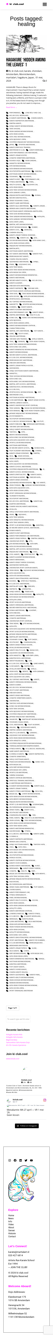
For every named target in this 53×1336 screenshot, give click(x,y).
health (24, 871)
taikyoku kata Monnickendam (21, 703)
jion (35, 238)
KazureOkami (14, 831)
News (11, 1218)
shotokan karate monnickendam (22, 174)
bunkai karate (15, 530)
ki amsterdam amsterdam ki (20, 783)
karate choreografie (17, 969)
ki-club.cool (14, 389)
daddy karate (26, 307)
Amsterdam (12, 74)
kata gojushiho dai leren (19, 677)
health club (35, 315)
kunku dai (13, 318)
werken (12, 238)
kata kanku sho (39, 240)
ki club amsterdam (16, 943)
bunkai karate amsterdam (19, 866)
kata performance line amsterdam (23, 153)
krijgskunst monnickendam (20, 246)
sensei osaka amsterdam (19, 887)
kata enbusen (14, 613)
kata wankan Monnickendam (20, 169)
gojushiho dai (32, 185)
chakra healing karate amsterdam (23, 506)
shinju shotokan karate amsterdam (23, 371)
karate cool (14, 230)
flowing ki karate (16, 754)
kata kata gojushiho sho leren (21, 440)
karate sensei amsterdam (19, 695)
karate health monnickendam (21, 977)
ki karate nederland (32, 916)
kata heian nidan (16, 187)
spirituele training (28, 581)
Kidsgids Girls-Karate (14, 1037)
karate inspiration (36, 754)
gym (30, 661)
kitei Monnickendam (17, 166)
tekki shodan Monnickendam (21, 376)
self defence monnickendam (20, 302)
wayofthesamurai (16, 661)
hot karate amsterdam (18, 254)
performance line (32, 179)
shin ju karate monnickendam (21, 429)
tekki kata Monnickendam (19, 214)
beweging (28, 230)
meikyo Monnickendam (18, 435)
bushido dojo (14, 160)
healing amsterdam (17, 336)
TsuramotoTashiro (17, 496)
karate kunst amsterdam (19, 533)
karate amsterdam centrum (20, 911)
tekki (11, 341)
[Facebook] (15, 1160)
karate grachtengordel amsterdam (23, 578)
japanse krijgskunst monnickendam (23, 413)
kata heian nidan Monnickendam (22, 738)
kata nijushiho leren (17, 139)
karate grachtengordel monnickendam (25, 937)
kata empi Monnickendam (19, 767)
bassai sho (34, 650)
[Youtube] (31, 1160)
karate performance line (19, 892)
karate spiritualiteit (17, 474)
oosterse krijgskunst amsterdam (22, 714)
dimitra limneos (37, 538)
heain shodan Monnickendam (21, 980)
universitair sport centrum (20, 621)
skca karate (14, 951)
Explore (13, 1209)
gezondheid (14, 368)
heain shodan (23, 456)
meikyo (25, 671)
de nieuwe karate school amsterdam (24, 528)
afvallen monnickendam (19, 647)
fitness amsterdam (16, 182)
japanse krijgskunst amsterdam (22, 717)
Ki (10, 70)
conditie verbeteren (17, 756)
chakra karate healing (18, 972)
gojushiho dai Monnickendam (21, 653)
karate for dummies (37, 940)
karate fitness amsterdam (19, 791)
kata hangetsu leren (17, 740)
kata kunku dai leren (17, 347)
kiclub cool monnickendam (20, 687)
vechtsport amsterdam (18, 498)
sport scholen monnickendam (21, 631)
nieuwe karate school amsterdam (23, 355)
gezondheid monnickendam (20, 482)
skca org (39, 791)
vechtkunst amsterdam (18, 812)
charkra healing (16, 232)
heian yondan (14, 485)
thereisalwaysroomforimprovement (24, 746)
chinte (26, 951)
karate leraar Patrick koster (21, 365)
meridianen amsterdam (18, 945)
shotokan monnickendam (19, 961)
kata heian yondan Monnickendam (23, 985)
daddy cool (29, 810)
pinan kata (29, 592)
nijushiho (22, 514)
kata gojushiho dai (17, 573)
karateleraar (27, 919)
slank (34, 948)
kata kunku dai (15, 379)
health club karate (17, 733)
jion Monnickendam (17, 544)
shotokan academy (17, 477)
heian (11, 514)
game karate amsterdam (19, 751)
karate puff (37, 254)
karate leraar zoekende (19, 453)
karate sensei (38, 312)
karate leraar (39, 206)
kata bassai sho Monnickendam (22, 850)
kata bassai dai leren (17, 272)
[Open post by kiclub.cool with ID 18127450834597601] (26, 1106)
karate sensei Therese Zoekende (22, 562)
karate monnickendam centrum (22, 325)
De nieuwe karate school (19, 448)
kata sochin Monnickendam (20, 546)
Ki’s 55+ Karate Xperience (16, 1045)
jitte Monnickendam (31, 623)
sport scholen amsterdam (20, 602)
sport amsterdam (16, 940)
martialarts (14, 248)
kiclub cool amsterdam (19, 501)
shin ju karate (37, 339)
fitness (27, 831)
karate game (39, 834)
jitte (30, 541)
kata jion (40, 216)
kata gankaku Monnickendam (21, 219)
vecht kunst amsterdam (19, 690)
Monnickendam (27, 74)
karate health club (17, 650)
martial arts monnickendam (20, 224)
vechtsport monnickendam (20, 419)
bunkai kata (39, 448)
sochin (35, 900)
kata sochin (14, 296)
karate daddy (36, 474)
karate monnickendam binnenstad (23, 275)
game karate (39, 663)
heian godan (14, 820)
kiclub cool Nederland (18, 115)
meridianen (13, 868)
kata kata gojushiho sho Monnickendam (25, 629)
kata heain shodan (16, 929)
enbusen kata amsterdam (19, 286)
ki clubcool (14, 916)
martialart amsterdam (18, 637)
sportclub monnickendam (20, 443)
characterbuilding (17, 328)
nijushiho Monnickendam (34, 570)
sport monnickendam (18, 227)
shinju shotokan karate (19, 844)
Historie (12, 1233)
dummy (35, 227)
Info (10, 1221)
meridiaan (13, 919)
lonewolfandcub (16, 913)
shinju (35, 262)
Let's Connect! (17, 1246)
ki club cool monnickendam (20, 357)
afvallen (13, 509)
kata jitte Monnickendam (19, 932)
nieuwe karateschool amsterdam (22, 607)
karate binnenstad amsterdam (21, 959)
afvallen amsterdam (17, 669)
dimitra (37, 453)
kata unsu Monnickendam (19, 137)
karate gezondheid (17, 975)
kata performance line (18, 312)
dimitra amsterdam (17, 315)
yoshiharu (13, 176)
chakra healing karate (18, 259)
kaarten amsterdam (17, 504)
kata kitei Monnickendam (19, 576)
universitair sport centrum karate (23, 568)
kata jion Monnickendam (34, 296)
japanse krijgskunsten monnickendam (24, 879)
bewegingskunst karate (18, 256)
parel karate (14, 818)
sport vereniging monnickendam (22, 493)
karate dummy (15, 685)
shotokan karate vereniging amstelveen (25, 211)
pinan (11, 264)
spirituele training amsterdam (21, 780)
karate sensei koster (36, 400)
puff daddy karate (16, 967)
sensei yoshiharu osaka (18, 200)
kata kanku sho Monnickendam (22, 381)
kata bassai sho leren (18, 770)
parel (31, 182)
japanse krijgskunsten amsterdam (23, 634)
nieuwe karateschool (18, 198)
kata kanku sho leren (18, 935)
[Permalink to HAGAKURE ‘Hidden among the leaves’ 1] (26, 52)
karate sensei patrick (17, 538)
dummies (12, 307)
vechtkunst (14, 642)
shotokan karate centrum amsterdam (24, 291)
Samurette (13, 304)
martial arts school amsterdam (22, 384)
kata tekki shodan (16, 709)
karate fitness (34, 913)
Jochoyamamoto (16, 416)
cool (35, 552)
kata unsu (22, 847)
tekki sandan (14, 408)
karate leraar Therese (18, 788)
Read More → (11, 107)
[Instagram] (9, 1160)
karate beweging (36, 150)
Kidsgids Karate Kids (14, 1034)
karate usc (24, 238)
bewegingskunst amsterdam (20, 360)
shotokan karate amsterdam (21, 251)
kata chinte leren (16, 222)
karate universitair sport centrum (23, 405)
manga (41, 959)
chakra (38, 451)
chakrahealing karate (18, 815)
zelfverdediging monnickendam (22, 807)
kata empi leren (32, 655)
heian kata (13, 671)
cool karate (14, 554)
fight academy (34, 725)
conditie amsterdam (17, 618)
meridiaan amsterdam (35, 424)
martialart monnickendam (33, 719)
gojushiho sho (25, 264)
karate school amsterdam (20, 467)
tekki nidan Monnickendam (33, 294)
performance (14, 113)
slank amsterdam (16, 921)
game (11, 333)
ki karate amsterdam (17, 118)
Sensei (11, 1230)
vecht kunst (23, 333)
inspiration (28, 666)
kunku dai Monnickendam (19, 706)
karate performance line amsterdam (24, 536)
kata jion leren (15, 600)
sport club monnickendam (20, 525)
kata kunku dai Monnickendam (21, 437)
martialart (11, 77)
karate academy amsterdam (20, 309)
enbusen (31, 586)
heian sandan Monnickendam (21, 131)
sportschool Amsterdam (19, 299)
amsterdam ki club (16, 150)
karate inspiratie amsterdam (20, 839)
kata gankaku (38, 671)
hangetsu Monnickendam (19, 163)
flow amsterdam (16, 400)
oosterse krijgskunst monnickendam (24, 142)
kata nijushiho (15, 320)
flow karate (14, 666)
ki (43, 469)
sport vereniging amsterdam (21, 991)
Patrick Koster (15, 858)
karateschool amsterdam (19, 658)
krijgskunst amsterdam (18, 552)
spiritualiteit (29, 554)
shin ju (33, 669)
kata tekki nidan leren (18, 826)
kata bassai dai (15, 765)
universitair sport (16, 541)
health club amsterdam (34, 818)
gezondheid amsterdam (18, 262)
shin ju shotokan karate (19, 759)
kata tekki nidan (15, 267)
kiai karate (27, 176)
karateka (39, 525)
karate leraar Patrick (18, 948)
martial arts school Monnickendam (24, 549)
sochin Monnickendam (18, 240)
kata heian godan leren (18, 490)
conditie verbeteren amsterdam (22, 158)
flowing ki (13, 836)
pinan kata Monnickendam (20, 762)
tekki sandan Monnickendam (20, 216)
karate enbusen (15, 424)
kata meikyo (40, 874)
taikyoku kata (39, 844)
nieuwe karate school (18, 280)
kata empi (34, 544)
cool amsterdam (16, 725)
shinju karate (14, 592)
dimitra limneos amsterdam (20, 730)
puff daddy (32, 639)
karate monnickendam (18, 352)
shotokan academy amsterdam (21, 397)
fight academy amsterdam (19, 451)
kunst (37, 866)
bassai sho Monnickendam (20, 874)
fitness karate (15, 749)
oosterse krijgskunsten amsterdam (23, 469)
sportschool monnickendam (21, 392)
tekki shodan (14, 129)
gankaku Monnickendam (35, 485)
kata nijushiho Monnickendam (21, 711)
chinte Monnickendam (31, 794)
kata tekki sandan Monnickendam (22, 344)
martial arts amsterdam (19, 331)
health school (15, 185)
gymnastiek (26, 589)
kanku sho (39, 762)
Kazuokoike (14, 882)
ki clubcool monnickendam (20, 421)
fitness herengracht (17, 895)
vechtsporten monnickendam (21, 855)
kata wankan (14, 411)
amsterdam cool (16, 395)
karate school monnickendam (21, 472)
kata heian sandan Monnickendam (23, 905)
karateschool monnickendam (21, 387)
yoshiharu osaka (16, 639)
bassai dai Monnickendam (35, 408)
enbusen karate (15, 693)
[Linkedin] (20, 1160)
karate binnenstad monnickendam (23, 349)
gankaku (33, 733)
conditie (12, 871)
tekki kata (13, 294)
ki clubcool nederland (35, 749)
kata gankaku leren (17, 192)
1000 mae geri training (18, 339)
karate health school (18, 900)
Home (11, 1215)
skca (11, 456)
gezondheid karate (28, 727)
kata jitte (40, 594)
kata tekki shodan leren (19, 876)
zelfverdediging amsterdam (20, 884)
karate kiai (38, 501)
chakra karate (37, 118)
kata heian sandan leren (19, 323)
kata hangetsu (15, 655)
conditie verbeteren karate (20, 698)
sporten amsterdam (27, 145)
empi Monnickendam (17, 953)
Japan (31, 77)
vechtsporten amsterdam (19, 171)
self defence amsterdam (19, 679)
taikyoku (13, 432)
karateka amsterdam (17, 964)
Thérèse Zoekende (16, 775)
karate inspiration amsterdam (21, 121)
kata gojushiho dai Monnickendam (23, 464)
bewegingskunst (36, 943)
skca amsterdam (35, 921)
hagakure (22, 77)
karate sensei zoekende (18, 480)
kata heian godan (16, 134)
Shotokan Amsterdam (18, 445)
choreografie (15, 889)
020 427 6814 (15, 1255)
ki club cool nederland (19, 663)
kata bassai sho (37, 953)
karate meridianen (16, 560)
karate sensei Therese (31, 868)
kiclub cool (37, 280)
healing (12, 727)
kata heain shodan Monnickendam (23, 796)
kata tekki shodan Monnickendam (23, 190)
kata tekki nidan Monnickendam (22, 270)
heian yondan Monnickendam (21, 927)
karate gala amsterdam (19, 206)
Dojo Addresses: (16, 1292)
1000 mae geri (33, 288)
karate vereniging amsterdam (21, 605)
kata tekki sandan (16, 517)
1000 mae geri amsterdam (19, 427)
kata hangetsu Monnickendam (21, 520)
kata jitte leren (15, 908)
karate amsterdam (16, 278)
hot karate (38, 331)
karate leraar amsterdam (19, 616)
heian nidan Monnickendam (20, 594)
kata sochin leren (16, 988)
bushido (12, 581)
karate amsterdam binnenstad (21, 828)
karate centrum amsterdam (20, 778)
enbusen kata (35, 477)
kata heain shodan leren (19, 243)
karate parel (35, 975)
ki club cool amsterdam (19, 584)
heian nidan (14, 570)
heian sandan (30, 160)
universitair (14, 701)
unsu (11, 847)
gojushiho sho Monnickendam (21, 735)
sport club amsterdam (18, 804)
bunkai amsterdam (16, 610)
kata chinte (13, 461)
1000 (33, 815)
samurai (38, 171)
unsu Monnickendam (32, 820)
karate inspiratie (16, 288)
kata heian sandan (16, 903)
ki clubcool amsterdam (19, 834)
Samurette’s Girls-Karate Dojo (18, 1042)
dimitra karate (15, 123)
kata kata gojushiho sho (19, 488)
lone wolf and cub (33, 113)
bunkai (37, 195)
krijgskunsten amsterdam (19, 195)
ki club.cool (17, 70)
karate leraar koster (18, 155)
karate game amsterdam (19, 203)
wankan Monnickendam (19, 983)
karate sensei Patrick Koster (20, 645)
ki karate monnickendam (19, 786)
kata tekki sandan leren (19, 522)
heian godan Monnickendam (20, 458)
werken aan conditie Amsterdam (22, 208)
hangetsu (13, 373)
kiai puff (40, 421)
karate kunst (14, 179)
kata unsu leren (15, 852)
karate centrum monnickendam (22, 860)
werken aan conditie (17, 842)
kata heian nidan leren (18, 956)
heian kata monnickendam (19, 924)
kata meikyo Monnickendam (20, 799)
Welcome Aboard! (19, 1286)
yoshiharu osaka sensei (18, 722)
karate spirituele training (19, 147)
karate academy (15, 283)
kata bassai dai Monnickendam (21, 597)
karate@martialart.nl (18, 1252)
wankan (21, 341)
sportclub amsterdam (18, 772)
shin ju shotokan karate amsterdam (24, 512)
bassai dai (13, 794)
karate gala (39, 786)
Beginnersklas (11, 1040)
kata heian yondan (36, 341)
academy (32, 610)
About (11, 1227)
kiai (41, 554)
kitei (23, 432)
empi (33, 871)
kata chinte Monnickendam (20, 674)
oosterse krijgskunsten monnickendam (25, 743)
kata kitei (13, 626)
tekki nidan (13, 623)
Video (11, 1224)
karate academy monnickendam (22, 557)
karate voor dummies (18, 863)
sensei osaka (14, 810)
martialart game (16, 586)
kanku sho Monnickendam (33, 318)
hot (39, 392)
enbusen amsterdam (17, 363)
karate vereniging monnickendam (23, 682)
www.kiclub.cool (12, 1058)
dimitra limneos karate (18, 403)
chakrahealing (30, 642)
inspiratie (13, 589)
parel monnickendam (18, 898)
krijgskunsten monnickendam (21, 802)
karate (27, 70)
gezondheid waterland (18, 565)
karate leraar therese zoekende (22, 235)
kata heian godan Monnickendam (22, 823)
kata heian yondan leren (34, 411)
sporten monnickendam (32, 304)
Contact (12, 1236)
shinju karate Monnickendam (21, 126)
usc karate (41, 482)
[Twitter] (26, 1160)
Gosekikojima (38, 804)
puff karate (38, 887)
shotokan (37, 70)
